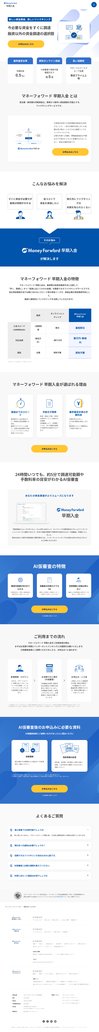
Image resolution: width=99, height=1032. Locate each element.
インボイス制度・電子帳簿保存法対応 (78, 984)
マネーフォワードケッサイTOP (13, 907)
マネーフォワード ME (67, 995)
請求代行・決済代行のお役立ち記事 (42, 954)
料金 (40, 944)
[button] (94, 4)
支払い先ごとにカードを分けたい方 (42, 984)
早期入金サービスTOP (29, 907)
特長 (34, 944)
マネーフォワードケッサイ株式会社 (33, 995)
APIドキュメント (37, 946)
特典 (40, 974)
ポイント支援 (48, 974)
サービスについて (37, 920)
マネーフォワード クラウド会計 (70, 1000)
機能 (34, 974)
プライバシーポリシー (83, 1027)
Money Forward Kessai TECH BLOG (42, 962)
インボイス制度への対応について (64, 954)
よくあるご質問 (65, 920)
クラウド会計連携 (60, 984)
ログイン (48, 946)
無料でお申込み (73, 974)
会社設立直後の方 (37, 981)
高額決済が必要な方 (51, 981)
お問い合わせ (55, 920)
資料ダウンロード (69, 944)
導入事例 (58, 944)
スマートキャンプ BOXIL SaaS (70, 1003)
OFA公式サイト (62, 897)
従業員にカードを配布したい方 (68, 981)
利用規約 (73, 920)
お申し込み (47, 920)
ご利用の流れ (48, 944)
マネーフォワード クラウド (69, 997)
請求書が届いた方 (58, 946)
